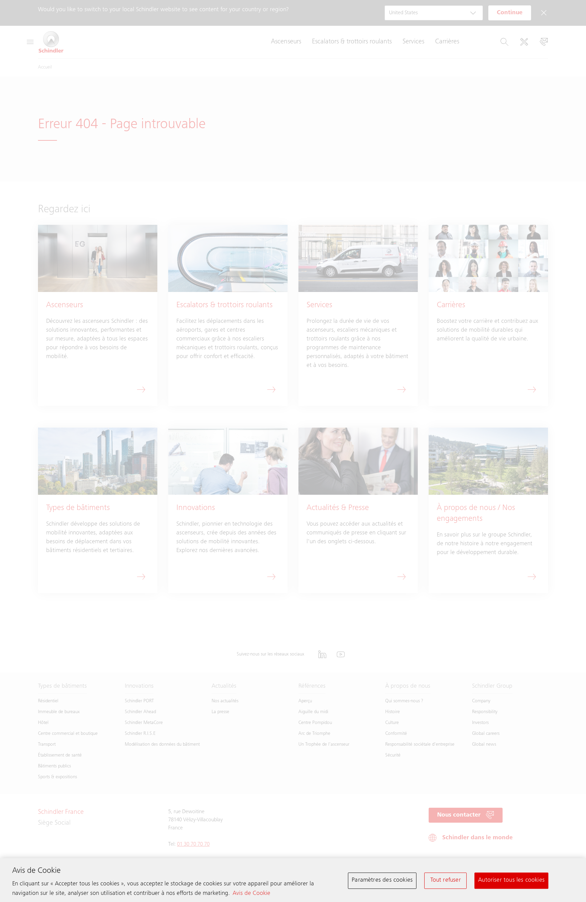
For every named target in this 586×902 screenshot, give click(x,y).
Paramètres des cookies (382, 880)
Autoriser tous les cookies (511, 880)
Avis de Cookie (251, 893)
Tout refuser (445, 880)
